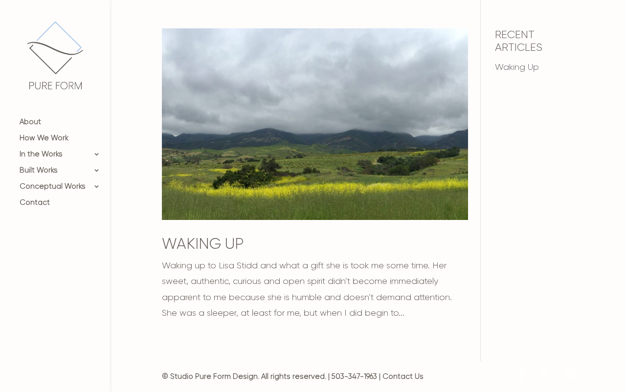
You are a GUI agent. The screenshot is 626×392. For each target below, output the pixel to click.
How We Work (44, 138)
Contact (35, 203)
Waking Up (203, 243)
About (30, 122)
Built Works (39, 170)
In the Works (41, 154)
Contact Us (403, 376)
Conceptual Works (53, 187)
